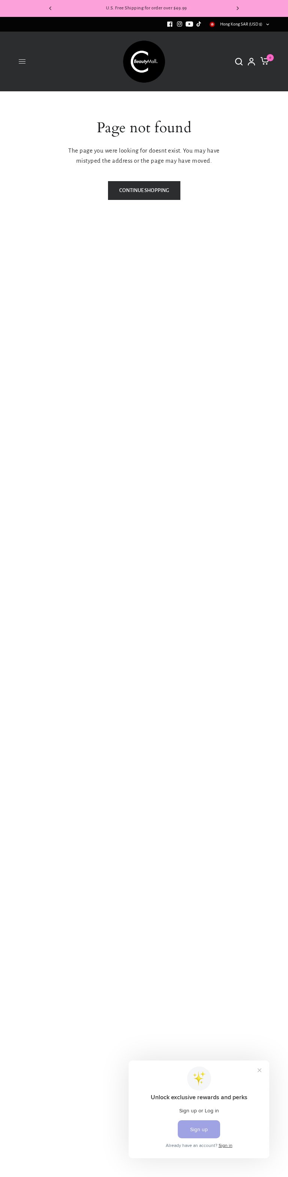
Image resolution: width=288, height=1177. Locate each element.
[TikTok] (199, 24)
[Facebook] (170, 24)
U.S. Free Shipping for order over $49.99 (144, 8)
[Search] (238, 62)
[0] (263, 62)
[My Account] (251, 62)
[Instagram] (179, 24)
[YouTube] (189, 24)
